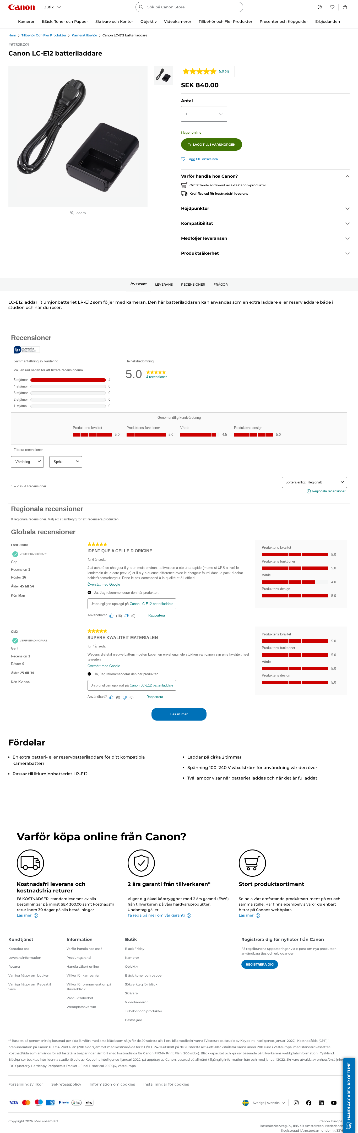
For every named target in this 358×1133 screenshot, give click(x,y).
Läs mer (24, 915)
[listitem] (163, 75)
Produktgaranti (79, 958)
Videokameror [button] (177, 21)
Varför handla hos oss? (84, 949)
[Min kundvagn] (345, 7)
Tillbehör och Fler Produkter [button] (225, 21)
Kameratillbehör (84, 35)
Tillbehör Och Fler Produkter (43, 35)
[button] (349, 1095)
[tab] (138, 284)
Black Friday (134, 949)
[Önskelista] (332, 7)
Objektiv (131, 966)
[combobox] (189, 7)
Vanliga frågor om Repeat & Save (29, 986)
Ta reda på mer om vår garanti (156, 915)
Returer (14, 966)
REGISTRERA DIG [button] (260, 964)
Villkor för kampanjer (83, 975)
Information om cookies (112, 1084)
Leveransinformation (24, 958)
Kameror (132, 958)
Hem (12, 35)
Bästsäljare (133, 1020)
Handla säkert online (83, 966)
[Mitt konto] (320, 7)
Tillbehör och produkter (143, 1011)
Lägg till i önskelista (202, 159)
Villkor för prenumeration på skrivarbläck (89, 986)
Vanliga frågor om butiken (28, 975)
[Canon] (21, 7)
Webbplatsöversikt (81, 1007)
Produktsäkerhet (80, 998)
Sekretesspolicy (66, 1084)
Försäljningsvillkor (25, 1084)
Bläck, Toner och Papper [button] (65, 21)
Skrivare (131, 993)
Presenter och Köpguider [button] (284, 21)
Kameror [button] (26, 21)
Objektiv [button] (148, 21)
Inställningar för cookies (166, 1084)
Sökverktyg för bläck (141, 984)
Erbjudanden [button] (327, 21)
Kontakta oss (18, 949)
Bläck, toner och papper (144, 975)
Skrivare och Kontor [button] (114, 21)
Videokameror (136, 1002)
